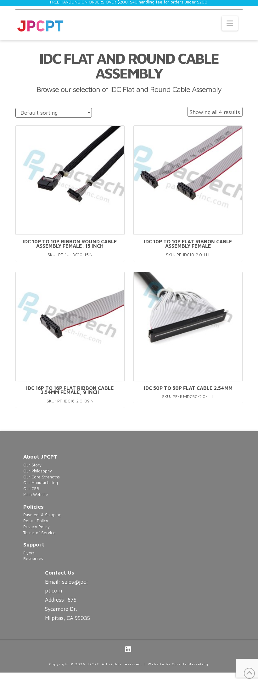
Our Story (32, 465)
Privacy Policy (36, 526)
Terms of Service (39, 532)
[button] (230, 23)
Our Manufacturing (40, 482)
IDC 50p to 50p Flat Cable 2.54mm (188, 388)
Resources (33, 558)
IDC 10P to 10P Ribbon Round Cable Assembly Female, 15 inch (70, 244)
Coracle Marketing (190, 664)
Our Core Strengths (41, 477)
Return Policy (35, 520)
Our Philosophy (37, 471)
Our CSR (31, 488)
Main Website (35, 494)
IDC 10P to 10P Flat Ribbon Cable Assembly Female (188, 244)
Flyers (29, 553)
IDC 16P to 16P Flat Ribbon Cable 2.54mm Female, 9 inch (70, 390)
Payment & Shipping (42, 514)
